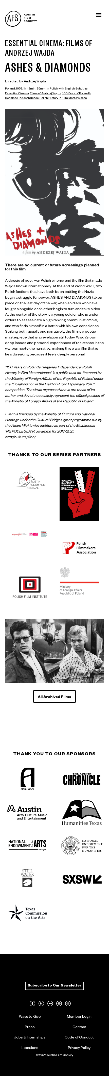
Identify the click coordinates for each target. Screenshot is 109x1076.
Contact (79, 1028)
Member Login (79, 1017)
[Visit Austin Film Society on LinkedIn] (41, 1003)
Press (30, 1028)
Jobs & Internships (30, 1038)
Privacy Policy (79, 1048)
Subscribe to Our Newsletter (54, 986)
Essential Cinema (17, 94)
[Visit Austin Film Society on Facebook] (32, 1003)
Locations (30, 1048)
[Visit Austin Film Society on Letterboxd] (77, 1003)
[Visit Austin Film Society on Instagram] (68, 1003)
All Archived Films (54, 697)
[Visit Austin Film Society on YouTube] (59, 1003)
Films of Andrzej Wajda (45, 94)
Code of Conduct (79, 1038)
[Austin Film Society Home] (21, 19)
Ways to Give (30, 1017)
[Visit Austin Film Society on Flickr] (50, 1003)
